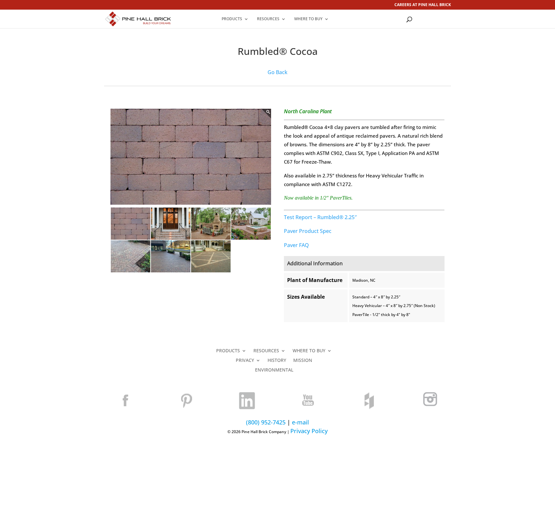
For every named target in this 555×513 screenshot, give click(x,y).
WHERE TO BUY (308, 19)
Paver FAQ (296, 245)
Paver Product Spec (307, 231)
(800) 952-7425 (266, 422)
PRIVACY (245, 360)
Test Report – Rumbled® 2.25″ (320, 217)
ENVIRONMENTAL (274, 370)
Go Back (277, 72)
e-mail (300, 422)
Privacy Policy (309, 431)
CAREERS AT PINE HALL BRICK (422, 5)
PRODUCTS (232, 19)
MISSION (302, 360)
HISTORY (277, 360)
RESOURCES (268, 19)
